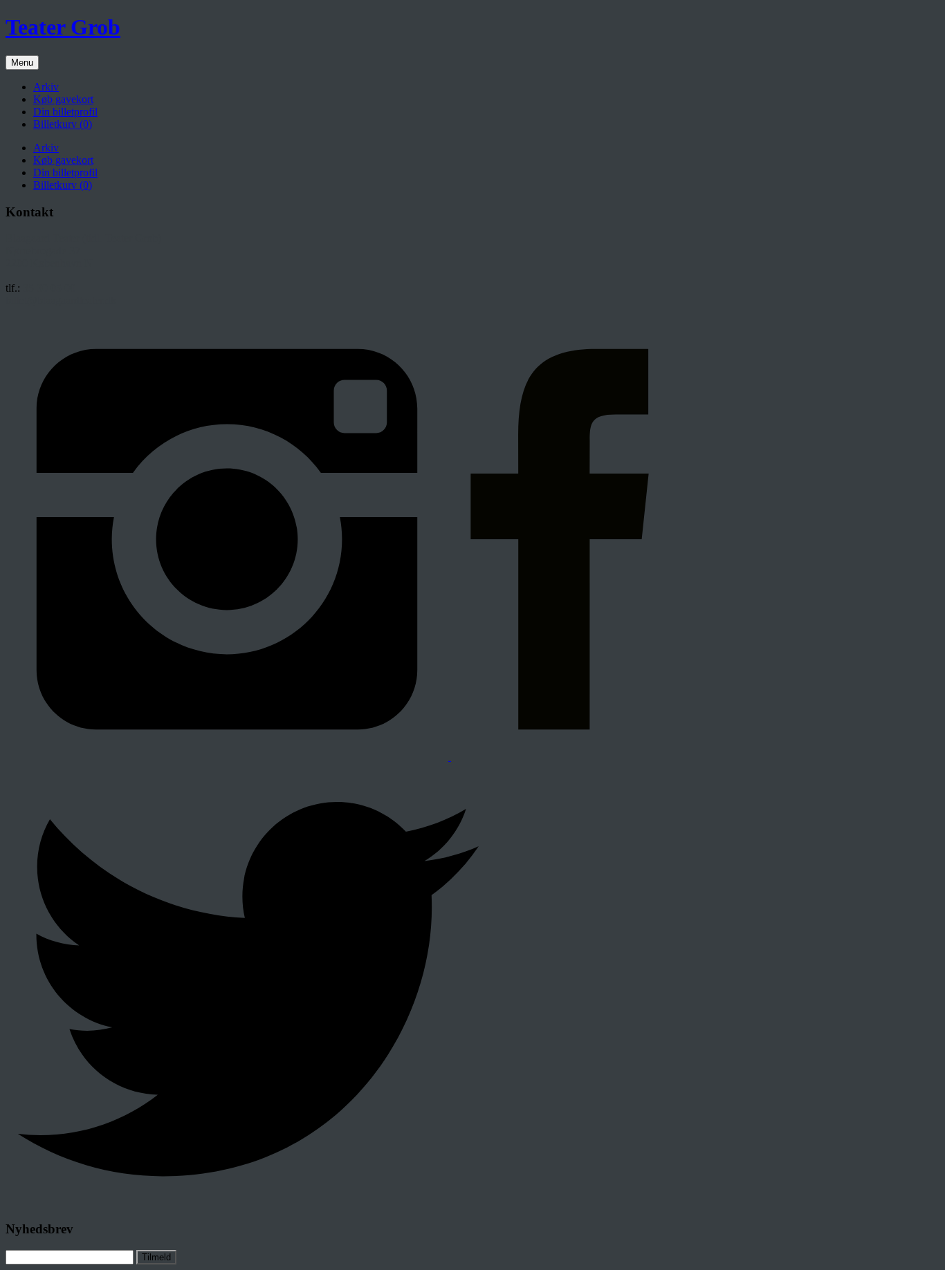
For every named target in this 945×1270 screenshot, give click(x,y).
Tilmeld (156, 1257)
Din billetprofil (65, 112)
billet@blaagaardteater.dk (61, 300)
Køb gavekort (63, 99)
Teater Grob (63, 27)
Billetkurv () (62, 124)
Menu (22, 62)
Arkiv (46, 87)
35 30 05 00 (49, 288)
